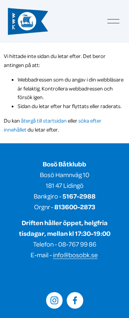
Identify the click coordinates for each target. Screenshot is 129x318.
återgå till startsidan (44, 120)
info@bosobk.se (75, 255)
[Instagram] (54, 300)
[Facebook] (75, 300)
